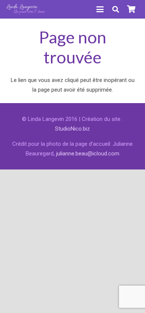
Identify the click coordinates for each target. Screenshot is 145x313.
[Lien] (26, 9)
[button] (100, 9)
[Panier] (131, 9)
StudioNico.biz (72, 128)
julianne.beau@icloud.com (87, 153)
